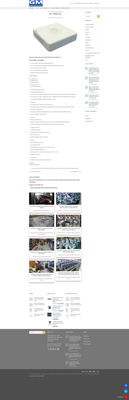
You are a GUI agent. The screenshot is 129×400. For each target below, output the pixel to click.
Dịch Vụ (86, 3)
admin (61, 17)
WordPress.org (87, 343)
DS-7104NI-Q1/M (74, 171)
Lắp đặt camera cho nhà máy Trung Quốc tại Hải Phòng (68, 207)
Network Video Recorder (57, 11)
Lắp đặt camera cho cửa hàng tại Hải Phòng (42, 253)
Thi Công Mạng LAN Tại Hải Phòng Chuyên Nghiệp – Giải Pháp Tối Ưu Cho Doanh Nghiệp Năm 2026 (94, 70)
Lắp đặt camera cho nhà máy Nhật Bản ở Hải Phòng (68, 251)
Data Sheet (31, 163)
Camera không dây (56, 8)
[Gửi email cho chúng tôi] (53, 349)
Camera (87, 116)
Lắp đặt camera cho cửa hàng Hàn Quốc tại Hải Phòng (68, 229)
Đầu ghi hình (88, 118)
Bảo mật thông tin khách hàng (48, 373)
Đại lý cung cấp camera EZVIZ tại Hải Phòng (44, 188)
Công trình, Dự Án (79, 3)
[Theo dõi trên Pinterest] (58, 349)
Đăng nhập (86, 336)
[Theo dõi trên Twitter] (51, 349)
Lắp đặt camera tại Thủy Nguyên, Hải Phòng (42, 229)
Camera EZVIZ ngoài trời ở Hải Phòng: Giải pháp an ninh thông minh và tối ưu (94, 104)
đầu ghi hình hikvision (75, 168)
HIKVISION (31, 8)
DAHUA (40, 8)
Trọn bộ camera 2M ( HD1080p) (90, 56)
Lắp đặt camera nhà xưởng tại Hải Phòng (41, 207)
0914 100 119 (36, 164)
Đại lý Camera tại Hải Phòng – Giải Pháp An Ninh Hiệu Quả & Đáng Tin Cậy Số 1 (94, 88)
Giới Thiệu (96, 3)
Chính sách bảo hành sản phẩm (77, 373)
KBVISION (45, 8)
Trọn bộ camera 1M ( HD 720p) (92, 53)
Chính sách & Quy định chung (92, 373)
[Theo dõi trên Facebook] (49, 349)
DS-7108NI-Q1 (67, 168)
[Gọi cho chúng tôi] (56, 349)
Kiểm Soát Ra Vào (66, 8)
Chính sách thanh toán (34, 373)
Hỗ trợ (91, 3)
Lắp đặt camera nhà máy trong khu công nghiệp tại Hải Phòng (68, 273)
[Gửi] (98, 16)
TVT (49, 8)
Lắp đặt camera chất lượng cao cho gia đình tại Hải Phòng (42, 275)
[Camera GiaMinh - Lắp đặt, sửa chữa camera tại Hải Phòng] (36, 3)
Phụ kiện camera (89, 121)
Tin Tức (72, 3)
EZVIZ (37, 8)
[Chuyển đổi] (99, 32)
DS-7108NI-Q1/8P (35, 171)
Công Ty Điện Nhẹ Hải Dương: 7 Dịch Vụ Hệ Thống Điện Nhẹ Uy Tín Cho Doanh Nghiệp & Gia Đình (94, 80)
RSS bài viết (86, 338)
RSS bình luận (87, 341)
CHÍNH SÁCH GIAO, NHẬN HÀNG (63, 373)
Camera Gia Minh (34, 177)
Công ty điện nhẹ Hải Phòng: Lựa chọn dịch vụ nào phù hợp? (94, 96)
